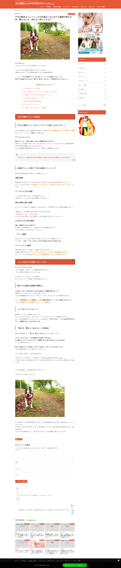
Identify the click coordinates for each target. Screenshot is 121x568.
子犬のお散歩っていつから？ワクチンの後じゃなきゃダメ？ (40, 91)
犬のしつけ (84, 6)
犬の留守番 (81, 89)
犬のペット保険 (100, 6)
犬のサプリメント (83, 80)
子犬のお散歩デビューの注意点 (30, 88)
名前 (16, 462)
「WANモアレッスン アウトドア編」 (26, 214)
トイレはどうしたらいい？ (30, 104)
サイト (17, 474)
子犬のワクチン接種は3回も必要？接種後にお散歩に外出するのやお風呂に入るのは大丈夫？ (44, 157)
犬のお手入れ (75, 6)
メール (17, 468)
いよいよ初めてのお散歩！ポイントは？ (33, 98)
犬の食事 (48, 6)
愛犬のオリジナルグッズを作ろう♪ (74, 565)
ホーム (42, 6)
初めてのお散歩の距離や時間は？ (32, 101)
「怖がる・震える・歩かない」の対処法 (34, 107)
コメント (18, 449)
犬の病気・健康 (57, 6)
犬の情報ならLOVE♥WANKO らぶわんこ (35, 3)
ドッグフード (66, 6)
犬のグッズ (91, 6)
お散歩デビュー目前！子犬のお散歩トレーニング (36, 94)
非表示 (51, 84)
